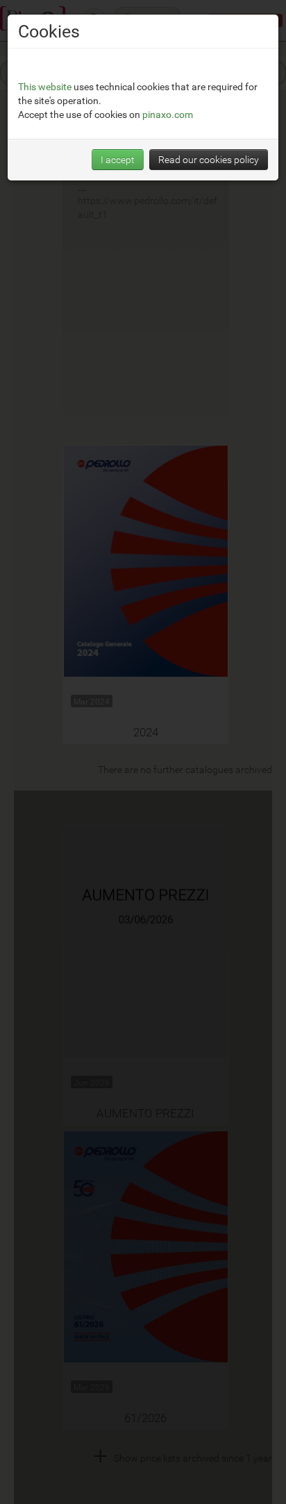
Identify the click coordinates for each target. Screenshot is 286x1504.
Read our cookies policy (208, 159)
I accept (118, 159)
